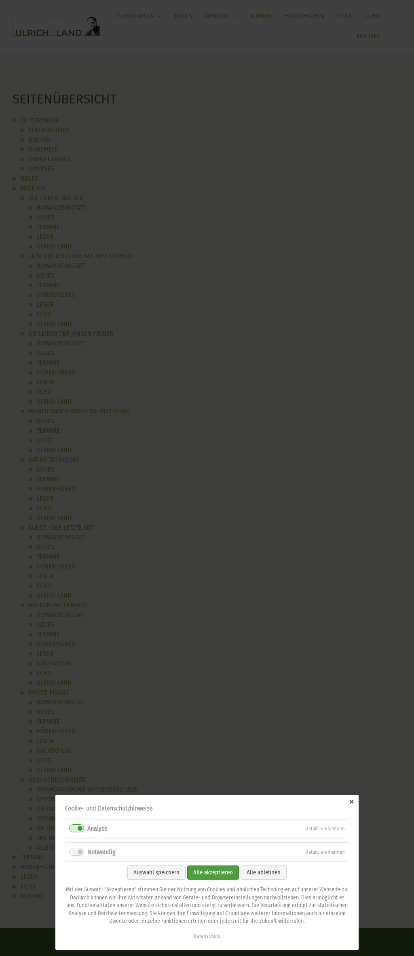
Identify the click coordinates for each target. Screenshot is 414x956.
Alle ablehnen (264, 872)
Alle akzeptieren (213, 872)
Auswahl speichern (156, 872)
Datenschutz (207, 936)
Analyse (97, 828)
